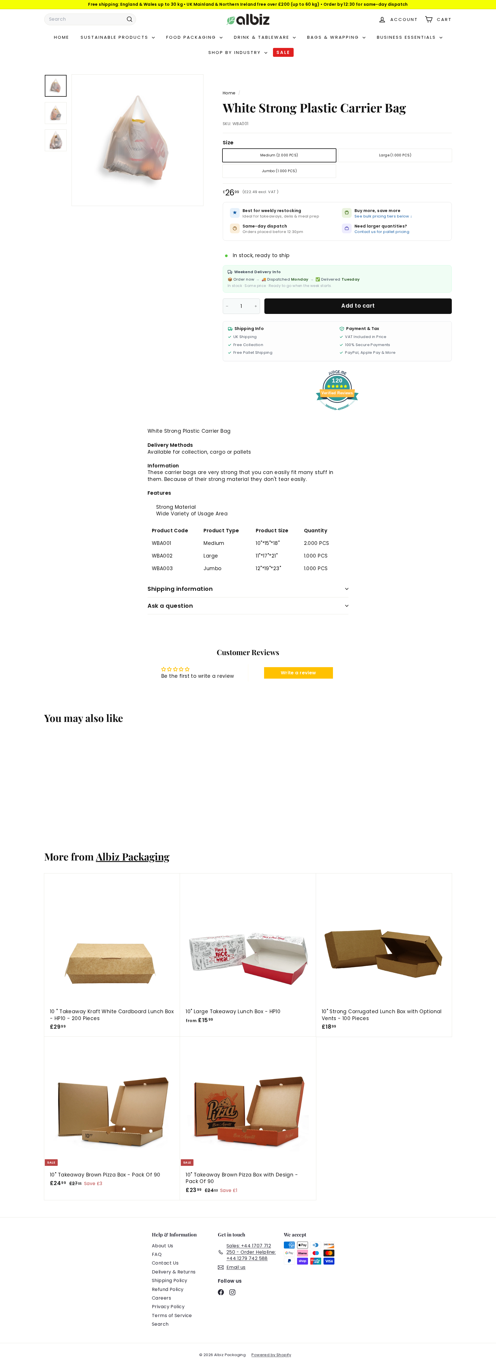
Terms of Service (172, 1315)
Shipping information (180, 589)
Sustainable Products (115, 37)
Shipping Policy (169, 1280)
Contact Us (165, 1263)
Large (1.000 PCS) (395, 155)
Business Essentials (407, 37)
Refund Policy (168, 1289)
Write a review (298, 672)
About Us (162, 1245)
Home (61, 37)
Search (160, 1324)
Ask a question (170, 606)
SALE (283, 52)
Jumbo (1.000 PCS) (279, 170)
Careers (161, 1298)
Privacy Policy (168, 1306)
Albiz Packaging (132, 856)
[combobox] (90, 19)
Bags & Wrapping (334, 37)
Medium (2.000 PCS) (279, 155)
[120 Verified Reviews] (337, 412)
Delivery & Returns (174, 1272)
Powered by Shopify (271, 1355)
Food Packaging (192, 37)
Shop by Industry (235, 52)
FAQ (157, 1254)
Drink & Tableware (262, 37)
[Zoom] (137, 140)
